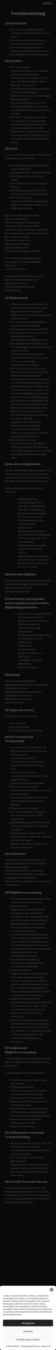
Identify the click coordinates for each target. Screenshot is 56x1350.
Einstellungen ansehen (28, 1339)
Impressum (45, 1346)
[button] (51, 1289)
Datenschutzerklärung (30, 1346)
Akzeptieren (28, 1323)
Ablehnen (28, 1331)
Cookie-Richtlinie (12, 1346)
